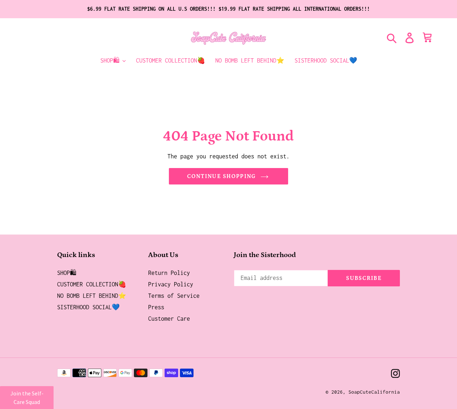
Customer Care (169, 318)
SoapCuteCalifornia (374, 392)
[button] (27, 397)
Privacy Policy (170, 284)
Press (156, 307)
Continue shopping (221, 176)
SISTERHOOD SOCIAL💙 (88, 307)
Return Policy (169, 273)
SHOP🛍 (66, 273)
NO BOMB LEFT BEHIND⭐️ (91, 295)
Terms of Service (174, 295)
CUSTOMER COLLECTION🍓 (91, 284)
